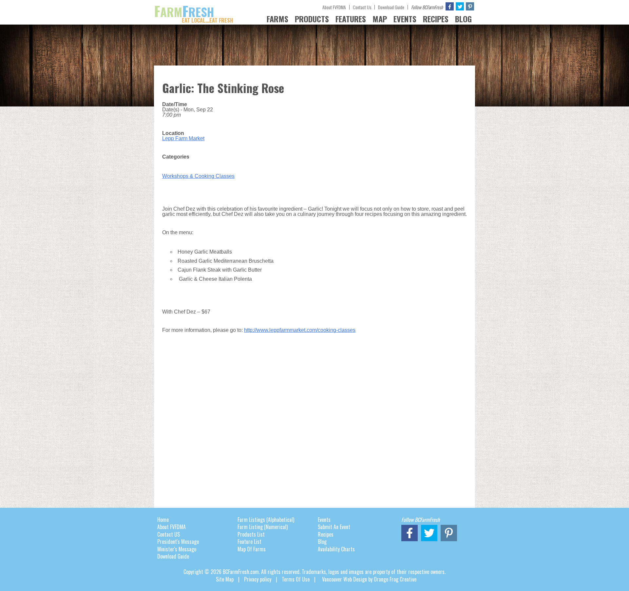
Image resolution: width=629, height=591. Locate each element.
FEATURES (350, 19)
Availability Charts (336, 549)
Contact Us (362, 7)
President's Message (178, 541)
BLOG (463, 19)
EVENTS (404, 19)
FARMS (277, 19)
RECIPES (435, 19)
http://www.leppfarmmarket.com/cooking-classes (299, 330)
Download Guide (391, 7)
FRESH (193, 12)
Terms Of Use (296, 579)
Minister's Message (176, 549)
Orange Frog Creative (395, 579)
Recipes (326, 534)
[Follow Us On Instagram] (470, 6)
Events (324, 520)
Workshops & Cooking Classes (198, 176)
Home (163, 520)
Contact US (168, 534)
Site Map (225, 579)
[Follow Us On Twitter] (460, 6)
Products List (251, 534)
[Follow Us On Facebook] (450, 6)
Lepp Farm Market (183, 138)
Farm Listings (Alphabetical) (266, 520)
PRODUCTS (312, 19)
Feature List (249, 541)
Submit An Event (334, 527)
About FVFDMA (334, 7)
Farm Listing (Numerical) (263, 527)
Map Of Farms (252, 549)
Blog (322, 541)
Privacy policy (257, 579)
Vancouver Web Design (344, 579)
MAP (379, 19)
